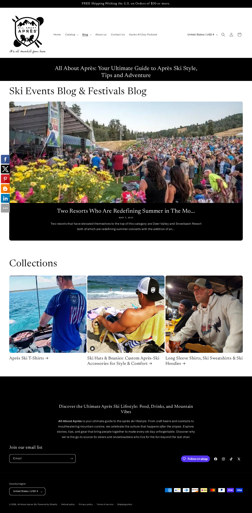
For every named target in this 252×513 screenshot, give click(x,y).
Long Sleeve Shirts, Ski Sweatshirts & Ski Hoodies (204, 361)
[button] (71, 35)
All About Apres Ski (27, 504)
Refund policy (68, 504)
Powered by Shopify (48, 504)
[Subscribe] (71, 458)
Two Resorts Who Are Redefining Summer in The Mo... (126, 211)
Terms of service (105, 504)
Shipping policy (124, 504)
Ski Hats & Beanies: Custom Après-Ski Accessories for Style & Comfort (123, 361)
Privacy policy (86, 504)
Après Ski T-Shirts (26, 358)
